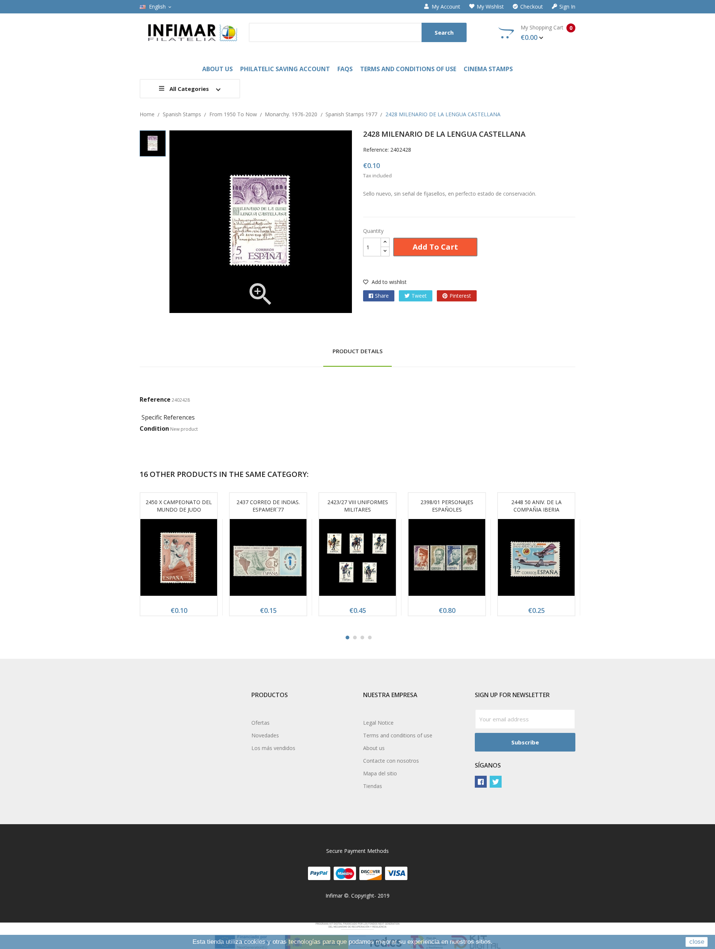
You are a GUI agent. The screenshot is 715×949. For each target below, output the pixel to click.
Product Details (357, 351)
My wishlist (490, 7)
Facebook (481, 782)
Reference (155, 399)
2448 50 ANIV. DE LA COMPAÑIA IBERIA (536, 506)
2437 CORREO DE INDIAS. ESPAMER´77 (268, 506)
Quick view (178, 559)
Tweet (419, 295)
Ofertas (260, 722)
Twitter (496, 782)
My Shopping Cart (546, 33)
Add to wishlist (388, 281)
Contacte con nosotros (391, 760)
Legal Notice (378, 722)
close (696, 941)
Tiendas (372, 786)
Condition (154, 428)
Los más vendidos (273, 748)
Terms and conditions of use (397, 735)
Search (444, 32)
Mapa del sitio (380, 773)
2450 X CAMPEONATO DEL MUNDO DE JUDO (179, 506)
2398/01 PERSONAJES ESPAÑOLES (446, 506)
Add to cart (435, 247)
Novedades (265, 735)
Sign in (567, 7)
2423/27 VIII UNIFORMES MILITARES (357, 506)
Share (382, 295)
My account (446, 7)
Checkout (531, 7)
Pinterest (460, 295)
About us (374, 748)
